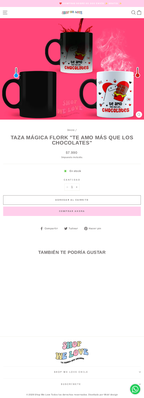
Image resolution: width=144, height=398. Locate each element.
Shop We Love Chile (71, 372)
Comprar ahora (72, 211)
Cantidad (72, 179)
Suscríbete (71, 384)
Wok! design (111, 394)
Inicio (71, 129)
